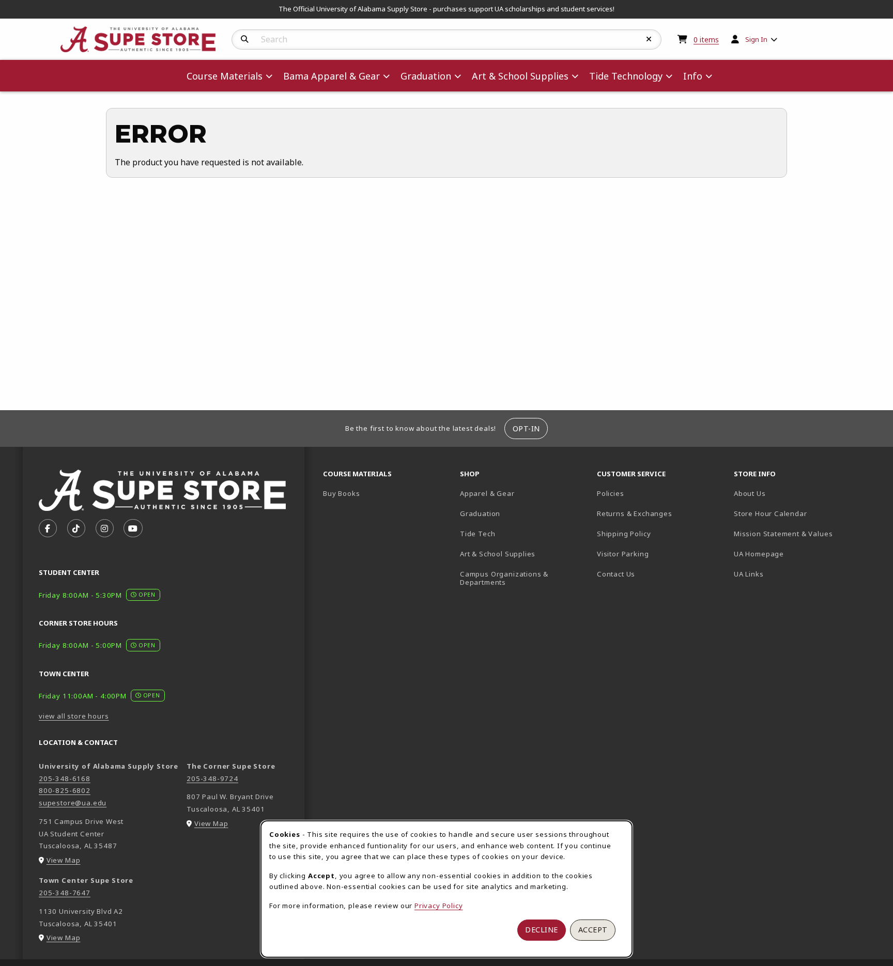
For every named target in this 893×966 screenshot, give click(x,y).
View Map (64, 860)
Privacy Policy (438, 905)
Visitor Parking (623, 553)
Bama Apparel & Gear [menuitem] (331, 76)
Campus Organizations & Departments (519, 578)
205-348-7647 (64, 892)
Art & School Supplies (497, 553)
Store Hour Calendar (798, 513)
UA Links (749, 574)
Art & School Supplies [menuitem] (520, 76)
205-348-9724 (212, 778)
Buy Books (341, 493)
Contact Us (616, 574)
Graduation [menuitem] (426, 76)
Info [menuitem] (692, 76)
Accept (593, 929)
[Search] (245, 39)
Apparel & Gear (487, 493)
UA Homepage (795, 553)
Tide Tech (477, 533)
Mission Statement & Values (783, 533)
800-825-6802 (64, 790)
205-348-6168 (64, 778)
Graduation (480, 513)
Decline (541, 929)
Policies (610, 493)
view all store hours (74, 716)
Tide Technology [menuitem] (626, 76)
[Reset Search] (649, 39)
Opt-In (526, 428)
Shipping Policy (624, 533)
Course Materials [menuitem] (225, 76)
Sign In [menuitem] (756, 39)
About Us (750, 493)
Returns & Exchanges (634, 513)
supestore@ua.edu (72, 802)
